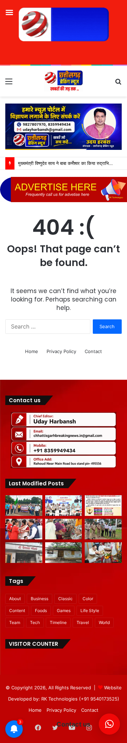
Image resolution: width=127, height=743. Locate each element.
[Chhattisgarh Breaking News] (63, 81)
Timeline (58, 622)
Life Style (89, 610)
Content (17, 610)
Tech (35, 622)
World (104, 622)
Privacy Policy (61, 351)
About (15, 598)
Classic (65, 598)
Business (39, 598)
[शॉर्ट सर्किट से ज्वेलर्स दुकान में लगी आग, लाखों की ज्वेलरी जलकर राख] (23, 552)
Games (64, 610)
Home (31, 351)
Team (14, 622)
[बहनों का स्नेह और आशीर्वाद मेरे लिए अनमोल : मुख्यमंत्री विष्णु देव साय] (23, 529)
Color (88, 598)
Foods (41, 610)
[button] (109, 724)
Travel (83, 622)
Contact (93, 351)
